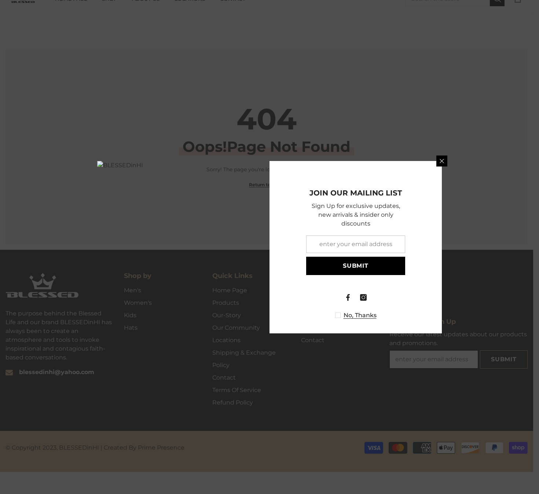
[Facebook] (348, 297)
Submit (355, 265)
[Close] (441, 161)
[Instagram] (363, 297)
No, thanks (360, 315)
